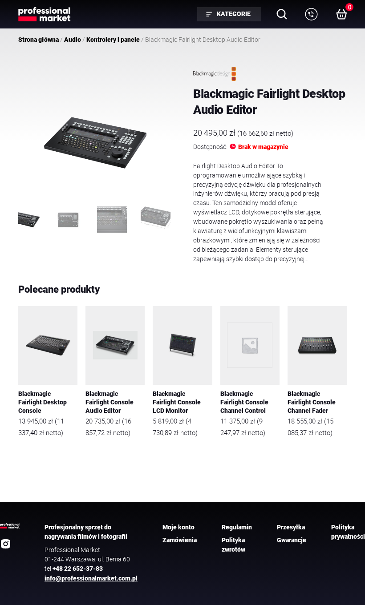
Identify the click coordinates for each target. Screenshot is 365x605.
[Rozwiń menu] (311, 14)
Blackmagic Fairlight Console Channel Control (244, 402)
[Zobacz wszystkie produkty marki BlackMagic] (214, 74)
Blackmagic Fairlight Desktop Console (42, 402)
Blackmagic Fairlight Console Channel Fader (312, 402)
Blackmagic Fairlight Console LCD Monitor (177, 402)
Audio (72, 39)
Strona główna (38, 39)
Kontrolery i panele (113, 39)
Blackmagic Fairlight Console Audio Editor (109, 402)
